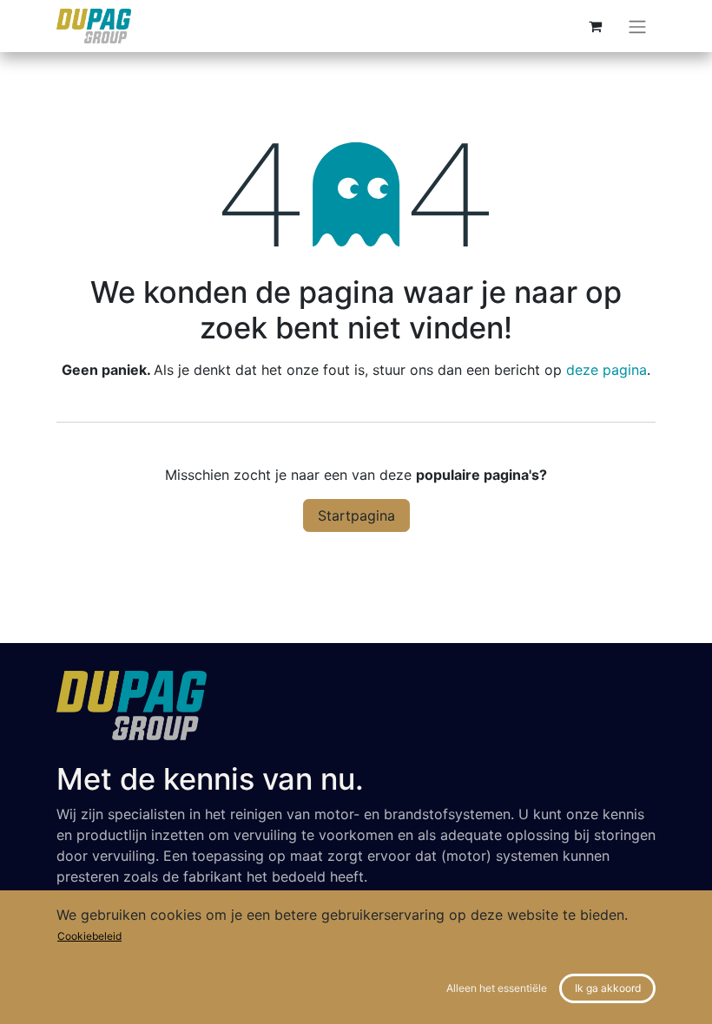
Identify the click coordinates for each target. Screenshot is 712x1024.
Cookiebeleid (89, 935)
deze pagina (606, 369)
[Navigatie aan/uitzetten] (637, 26)
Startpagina (356, 515)
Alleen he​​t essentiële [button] (496, 987)
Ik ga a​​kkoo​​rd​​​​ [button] (608, 987)
